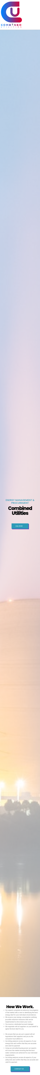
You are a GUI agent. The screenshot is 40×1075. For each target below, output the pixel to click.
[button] (20, 526)
